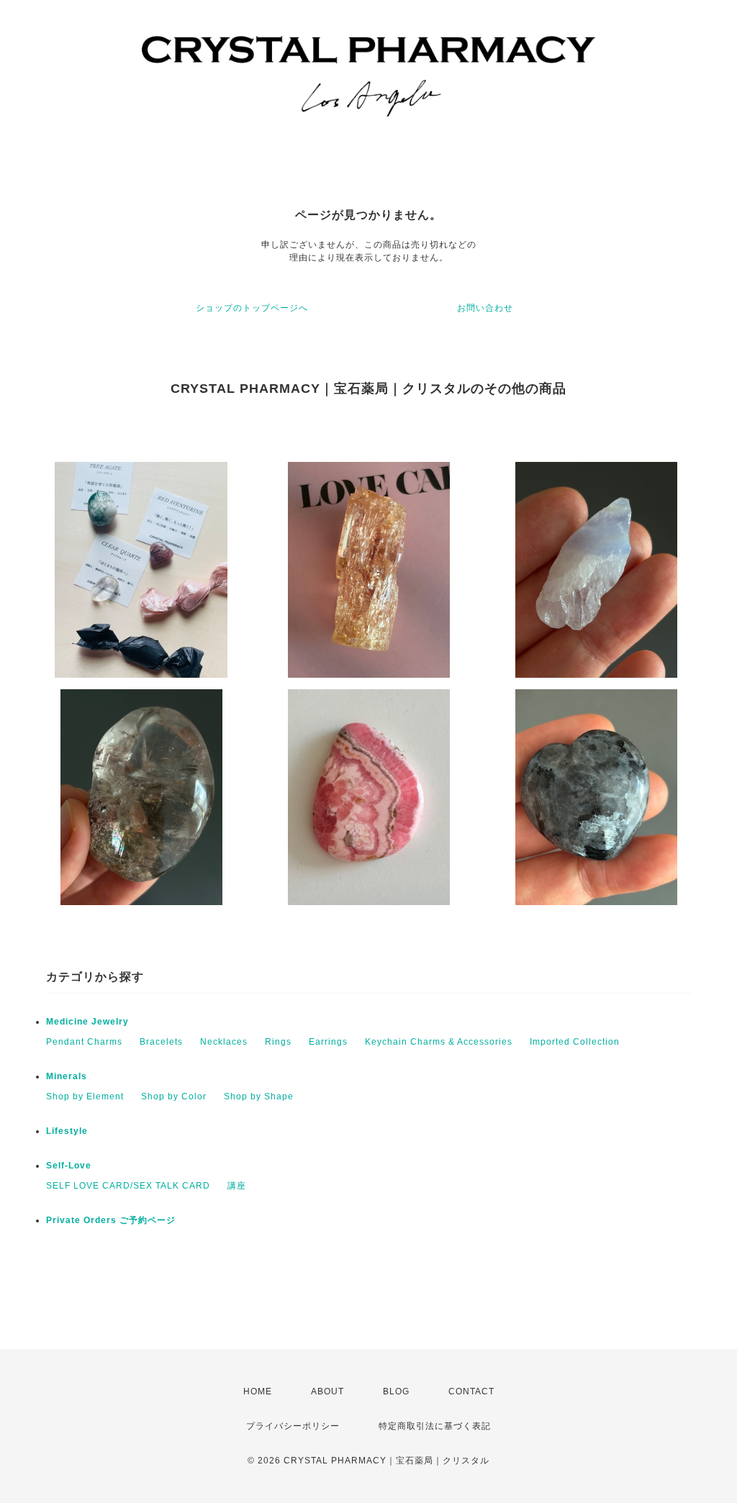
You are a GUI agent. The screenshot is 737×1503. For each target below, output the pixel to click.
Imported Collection (575, 1042)
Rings (278, 1042)
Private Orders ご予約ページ (111, 1220)
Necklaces (224, 1042)
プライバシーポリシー (293, 1426)
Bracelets (161, 1042)
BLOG (396, 1391)
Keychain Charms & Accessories (438, 1042)
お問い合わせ (485, 308)
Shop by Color (174, 1096)
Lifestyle (67, 1131)
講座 (236, 1186)
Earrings (328, 1042)
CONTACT (471, 1391)
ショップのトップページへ (252, 308)
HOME (257, 1391)
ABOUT (327, 1391)
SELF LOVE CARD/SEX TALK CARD (128, 1186)
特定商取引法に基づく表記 (435, 1426)
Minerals (66, 1076)
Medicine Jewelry (87, 1022)
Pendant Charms (84, 1042)
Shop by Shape (259, 1096)
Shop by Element (85, 1096)
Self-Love (68, 1166)
